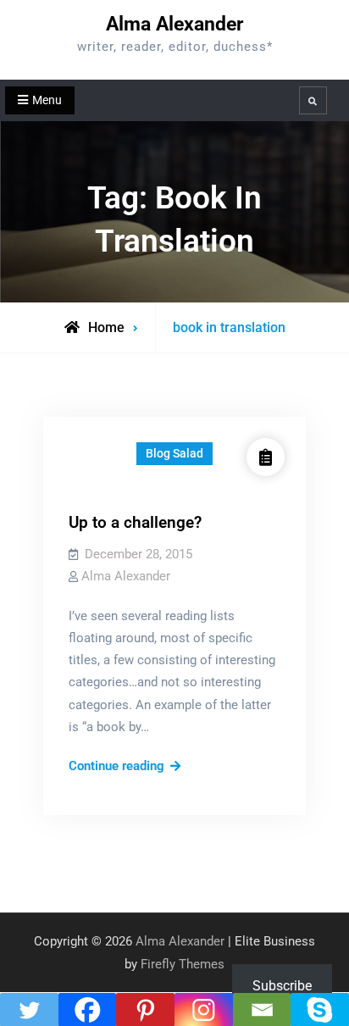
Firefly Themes (182, 964)
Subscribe (282, 986)
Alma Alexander (174, 24)
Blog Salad (174, 453)
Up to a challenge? (135, 522)
